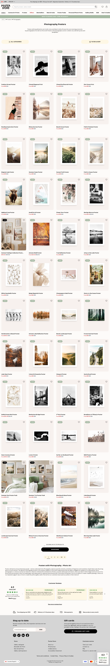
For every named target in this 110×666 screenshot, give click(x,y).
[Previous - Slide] (22, 594)
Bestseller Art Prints (19, 646)
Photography (16, 19)
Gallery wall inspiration (20, 651)
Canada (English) (11, 661)
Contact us (86, 646)
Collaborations (52, 649)
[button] (103, 658)
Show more (55, 549)
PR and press (52, 646)
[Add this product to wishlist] (24, 51)
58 (61, 557)
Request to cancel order (89, 651)
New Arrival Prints (19, 649)
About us (50, 644)
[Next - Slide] (104, 594)
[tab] (102, 7)
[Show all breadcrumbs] (3, 19)
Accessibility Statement (55, 651)
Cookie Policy (54, 656)
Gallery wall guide (19, 644)
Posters (9, 19)
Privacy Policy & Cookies (66, 656)
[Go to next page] (64, 557)
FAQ (84, 649)
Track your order (87, 644)
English (11, 1)
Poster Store (59, 660)
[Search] (95, 7)
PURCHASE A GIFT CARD (82, 631)
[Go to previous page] (45, 557)
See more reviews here (55, 604)
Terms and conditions (43, 656)
